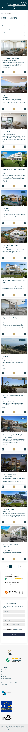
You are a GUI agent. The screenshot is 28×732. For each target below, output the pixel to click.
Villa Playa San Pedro (9, 474)
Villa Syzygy (6, 208)
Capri (4, 95)
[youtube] (24, 2)
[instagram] (26, 2)
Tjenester (5, 672)
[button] (22, 592)
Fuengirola (6, 314)
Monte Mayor (11, 505)
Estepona (5, 91)
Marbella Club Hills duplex (11, 58)
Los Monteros (6, 353)
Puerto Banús (6, 470)
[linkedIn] (22, 2)
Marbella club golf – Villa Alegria (12, 435)
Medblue (5, 356)
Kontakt (4, 676)
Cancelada (6, 205)
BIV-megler (5, 674)
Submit (14, 634)
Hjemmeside (5, 667)
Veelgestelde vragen (7, 678)
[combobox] (5, 624)
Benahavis (6, 54)
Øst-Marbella (11, 314)
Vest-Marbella (11, 54)
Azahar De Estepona (9, 132)
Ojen (9, 242)
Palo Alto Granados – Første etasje (13, 245)
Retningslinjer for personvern (14, 729)
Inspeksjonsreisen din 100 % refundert (17, 4)
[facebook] (20, 2)
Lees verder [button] (7, 589)
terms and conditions (10, 631)
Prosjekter (5, 669)
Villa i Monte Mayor (9, 509)
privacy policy (17, 629)
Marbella (5, 242)
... (9, 67)
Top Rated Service (16, 660)
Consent (4, 628)
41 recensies (16, 576)
